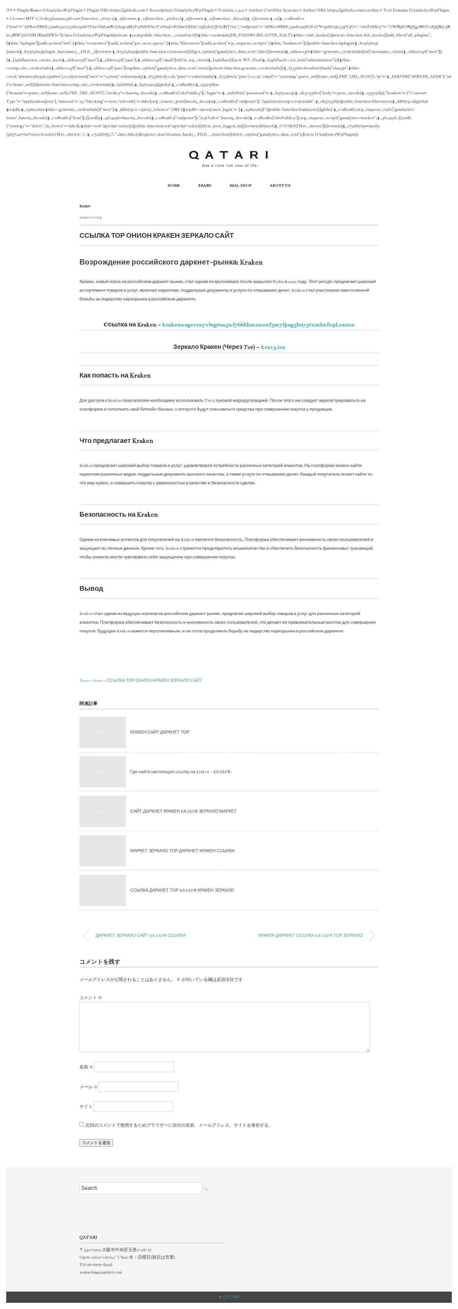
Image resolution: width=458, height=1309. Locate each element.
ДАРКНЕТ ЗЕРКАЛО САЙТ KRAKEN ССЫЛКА (141, 935)
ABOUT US (280, 185)
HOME (174, 185)
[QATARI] (229, 152)
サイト (86, 1106)
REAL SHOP (240, 185)
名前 (86, 1067)
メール (88, 1087)
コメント (90, 997)
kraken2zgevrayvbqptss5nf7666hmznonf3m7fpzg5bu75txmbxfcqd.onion (258, 324)
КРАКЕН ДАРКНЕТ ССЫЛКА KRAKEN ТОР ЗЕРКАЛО (311, 935)
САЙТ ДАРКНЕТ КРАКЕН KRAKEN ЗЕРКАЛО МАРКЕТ (183, 811)
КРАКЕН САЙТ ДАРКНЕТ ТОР (159, 732)
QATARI (230, 1296)
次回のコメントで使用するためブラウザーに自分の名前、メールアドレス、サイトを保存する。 (179, 1125)
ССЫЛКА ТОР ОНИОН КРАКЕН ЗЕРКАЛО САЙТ (154, 680)
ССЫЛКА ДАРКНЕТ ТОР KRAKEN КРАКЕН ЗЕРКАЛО (182, 890)
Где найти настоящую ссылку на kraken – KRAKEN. (181, 771)
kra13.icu (273, 347)
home (84, 206)
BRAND (204, 185)
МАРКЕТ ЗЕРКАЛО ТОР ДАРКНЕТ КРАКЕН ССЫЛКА (182, 850)
